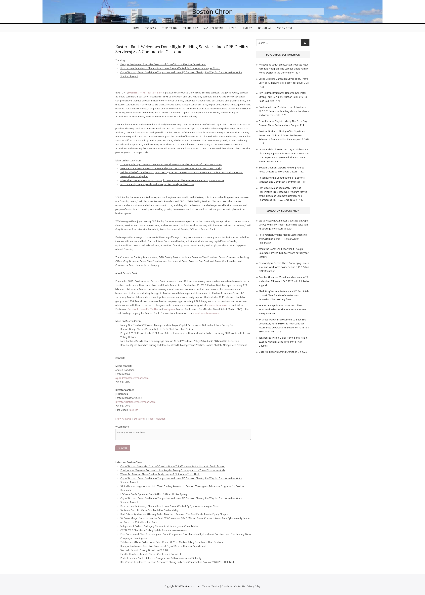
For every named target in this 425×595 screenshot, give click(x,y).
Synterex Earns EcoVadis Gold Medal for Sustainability (149, 510)
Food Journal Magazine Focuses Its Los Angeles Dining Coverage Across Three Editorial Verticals (172, 470)
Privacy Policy (253, 586)
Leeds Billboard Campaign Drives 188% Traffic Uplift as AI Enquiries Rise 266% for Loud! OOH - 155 (284, 82)
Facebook (133, 309)
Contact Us (239, 586)
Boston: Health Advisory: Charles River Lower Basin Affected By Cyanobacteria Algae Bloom (170, 68)
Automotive (284, 28)
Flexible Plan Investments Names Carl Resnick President (150, 554)
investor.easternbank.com (207, 313)
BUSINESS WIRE (136, 92)
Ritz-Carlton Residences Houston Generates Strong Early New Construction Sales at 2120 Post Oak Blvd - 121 (283, 96)
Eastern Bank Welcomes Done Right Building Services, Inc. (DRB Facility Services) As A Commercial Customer (181, 49)
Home (136, 28)
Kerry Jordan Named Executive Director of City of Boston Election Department (163, 64)
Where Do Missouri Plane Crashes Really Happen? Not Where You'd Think (160, 474)
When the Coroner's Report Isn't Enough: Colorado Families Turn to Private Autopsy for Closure (172, 180)
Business (150, 28)
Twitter (154, 309)
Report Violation (157, 418)
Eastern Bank (155, 92)
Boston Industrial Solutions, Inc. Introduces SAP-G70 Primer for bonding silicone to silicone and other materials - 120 (284, 111)
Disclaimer (139, 418)
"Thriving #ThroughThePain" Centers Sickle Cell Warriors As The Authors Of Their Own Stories (171, 164)
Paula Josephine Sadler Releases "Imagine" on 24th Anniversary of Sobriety (160, 558)
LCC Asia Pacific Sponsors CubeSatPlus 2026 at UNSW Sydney (153, 494)
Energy (247, 28)
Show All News (123, 418)
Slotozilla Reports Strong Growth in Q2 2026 (144, 550)
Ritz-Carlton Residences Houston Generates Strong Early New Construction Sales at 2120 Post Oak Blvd (177, 562)
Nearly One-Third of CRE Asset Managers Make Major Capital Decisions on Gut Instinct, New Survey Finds (177, 325)
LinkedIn (144, 309)
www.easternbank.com (219, 305)
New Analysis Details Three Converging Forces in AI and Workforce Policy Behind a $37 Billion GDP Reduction (179, 341)
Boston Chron (212, 11)
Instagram (169, 309)
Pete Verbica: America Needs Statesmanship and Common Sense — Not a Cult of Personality (171, 168)
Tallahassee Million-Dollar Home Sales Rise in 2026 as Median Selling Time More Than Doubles (171, 542)
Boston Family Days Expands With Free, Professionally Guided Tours (157, 184)
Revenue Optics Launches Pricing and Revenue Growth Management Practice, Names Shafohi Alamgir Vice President (183, 345)
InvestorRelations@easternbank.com (135, 401)
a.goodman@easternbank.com (132, 377)
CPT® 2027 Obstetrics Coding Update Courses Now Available (153, 530)
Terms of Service (210, 586)
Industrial (264, 28)
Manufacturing (214, 28)
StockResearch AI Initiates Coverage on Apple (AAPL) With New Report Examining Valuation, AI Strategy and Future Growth (283, 224)
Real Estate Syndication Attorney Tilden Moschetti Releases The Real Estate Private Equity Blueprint (174, 514)
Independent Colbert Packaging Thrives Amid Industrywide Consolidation (159, 526)
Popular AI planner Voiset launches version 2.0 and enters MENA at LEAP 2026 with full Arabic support (284, 281)
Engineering (169, 28)
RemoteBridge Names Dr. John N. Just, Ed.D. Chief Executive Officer (156, 329)
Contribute (226, 586)
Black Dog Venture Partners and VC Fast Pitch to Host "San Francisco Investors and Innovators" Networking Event (284, 295)
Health (233, 28)
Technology (190, 28)
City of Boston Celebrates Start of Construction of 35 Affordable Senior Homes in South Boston (172, 466)
